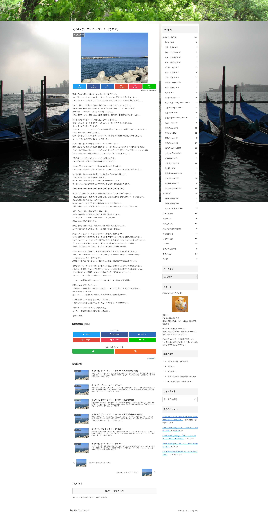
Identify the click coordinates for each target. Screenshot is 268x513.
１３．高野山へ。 (169, 366)
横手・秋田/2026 (181, 47)
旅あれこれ (180, 219)
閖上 (87, 324)
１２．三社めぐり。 (170, 371)
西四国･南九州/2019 (181, 98)
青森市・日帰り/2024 (181, 82)
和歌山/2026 (181, 42)
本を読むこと (180, 234)
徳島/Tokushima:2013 (181, 148)
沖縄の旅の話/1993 (181, 198)
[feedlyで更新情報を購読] (93, 351)
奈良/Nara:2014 (181, 133)
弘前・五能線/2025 (181, 72)
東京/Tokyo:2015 (181, 123)
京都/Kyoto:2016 (181, 113)
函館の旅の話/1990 (181, 203)
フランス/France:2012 (181, 153)
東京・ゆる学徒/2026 (181, 62)
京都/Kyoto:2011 (181, 158)
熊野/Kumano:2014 (181, 128)
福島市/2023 (181, 93)
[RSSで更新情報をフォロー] (135, 351)
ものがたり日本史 (180, 249)
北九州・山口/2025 (181, 67)
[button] (196, 399)
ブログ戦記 (180, 254)
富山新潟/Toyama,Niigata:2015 (181, 118)
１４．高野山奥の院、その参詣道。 (176, 361)
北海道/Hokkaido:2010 (181, 173)
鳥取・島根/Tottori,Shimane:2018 (181, 103)
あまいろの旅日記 (180, 37)
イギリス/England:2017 (181, 108)
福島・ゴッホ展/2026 (181, 52)
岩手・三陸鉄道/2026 (181, 57)
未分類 (180, 259)
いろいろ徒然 (180, 239)
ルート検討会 (180, 214)
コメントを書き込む (114, 491)
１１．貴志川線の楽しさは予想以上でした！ (179, 376)
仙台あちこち (180, 224)
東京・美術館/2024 (181, 88)
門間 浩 (176, 431)
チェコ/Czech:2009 (181, 178)
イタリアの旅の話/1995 (181, 208)
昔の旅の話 (180, 193)
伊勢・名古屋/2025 (181, 77)
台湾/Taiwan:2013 (181, 143)
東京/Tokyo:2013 (181, 138)
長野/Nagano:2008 (181, 183)
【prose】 (180, 244)
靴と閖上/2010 (79, 324)
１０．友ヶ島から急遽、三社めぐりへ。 (178, 381)
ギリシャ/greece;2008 (181, 188)
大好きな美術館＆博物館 (180, 229)
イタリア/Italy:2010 (181, 163)
